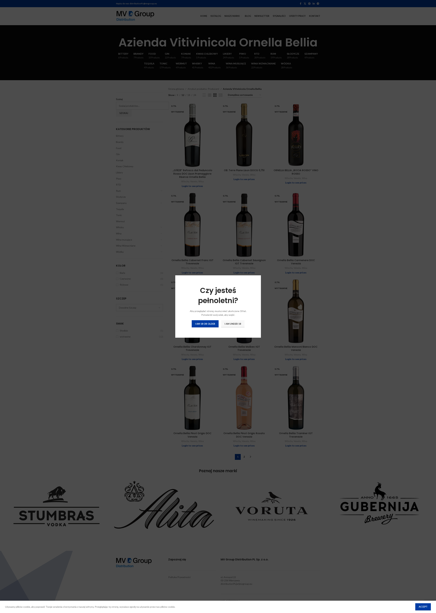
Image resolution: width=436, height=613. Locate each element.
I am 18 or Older (205, 323)
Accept (423, 606)
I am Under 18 (233, 323)
